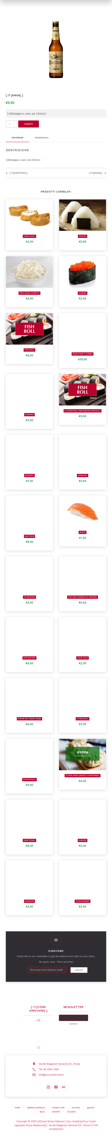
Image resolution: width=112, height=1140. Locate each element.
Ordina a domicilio (36, 1108)
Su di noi (76, 1108)
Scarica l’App (58, 1108)
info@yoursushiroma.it (51, 1074)
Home (17, 1108)
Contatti (56, 1112)
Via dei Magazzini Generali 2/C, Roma (59, 1063)
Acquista (28, 124)
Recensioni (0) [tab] (42, 138)
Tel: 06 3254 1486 (49, 1069)
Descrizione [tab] (17, 138)
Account (71, 1112)
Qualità (90, 1108)
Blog (42, 1112)
